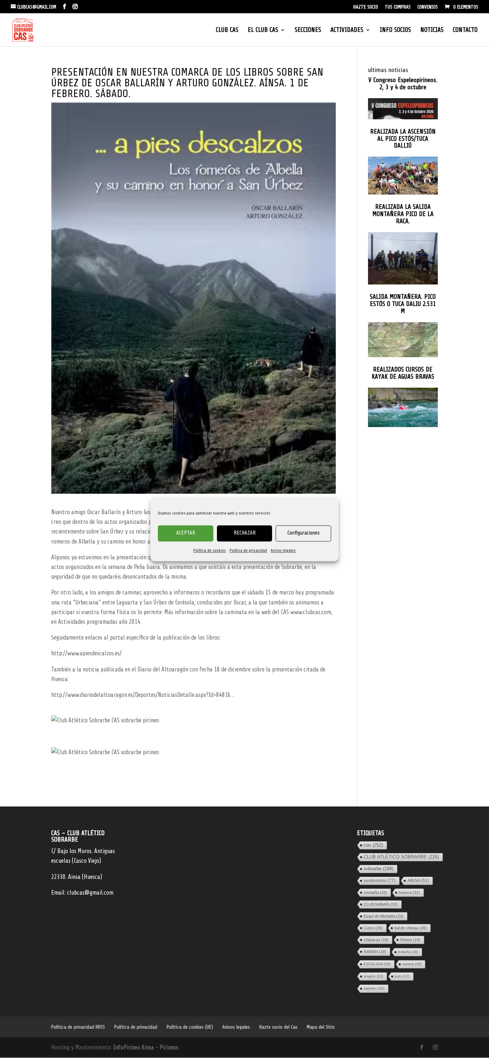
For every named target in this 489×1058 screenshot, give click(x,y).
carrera (411, 964)
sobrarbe (378, 868)
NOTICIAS (432, 30)
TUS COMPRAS (398, 7)
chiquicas (376, 940)
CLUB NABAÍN (381, 904)
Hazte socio (365, 7)
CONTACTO (465, 30)
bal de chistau (410, 928)
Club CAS (227, 30)
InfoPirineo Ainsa (134, 1047)
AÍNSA (418, 881)
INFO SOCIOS (395, 30)
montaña (375, 892)
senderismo (380, 880)
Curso (373, 928)
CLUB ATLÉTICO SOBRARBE (401, 857)
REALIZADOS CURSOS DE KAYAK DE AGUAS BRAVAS (403, 373)
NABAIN (375, 951)
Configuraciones (303, 533)
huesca (409, 892)
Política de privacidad (248, 550)
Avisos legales (283, 550)
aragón (373, 976)
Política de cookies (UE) (189, 1027)
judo (402, 976)
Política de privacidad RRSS (78, 1027)
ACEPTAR (185, 533)
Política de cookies (209, 550)
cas (373, 845)
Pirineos (169, 1047)
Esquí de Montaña (383, 916)
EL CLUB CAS (263, 30)
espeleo (374, 988)
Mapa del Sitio (321, 1027)
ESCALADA (377, 964)
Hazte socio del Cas (278, 1027)
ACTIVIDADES (346, 30)
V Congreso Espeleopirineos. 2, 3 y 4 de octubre (402, 84)
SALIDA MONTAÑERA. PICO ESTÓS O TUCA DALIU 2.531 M (403, 304)
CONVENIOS (427, 7)
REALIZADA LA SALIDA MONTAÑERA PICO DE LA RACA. (403, 214)
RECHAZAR (245, 533)
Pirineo (410, 940)
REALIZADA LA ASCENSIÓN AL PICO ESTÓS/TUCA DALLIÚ (403, 138)
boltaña (408, 952)
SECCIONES (308, 30)
